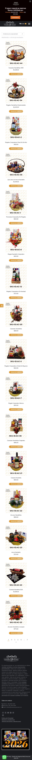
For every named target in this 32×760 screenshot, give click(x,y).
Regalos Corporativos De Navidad (16, 291)
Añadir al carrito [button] (16, 74)
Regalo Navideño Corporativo (16, 254)
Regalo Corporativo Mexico (16, 403)
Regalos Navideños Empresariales (16, 105)
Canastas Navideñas (16, 328)
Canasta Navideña (16, 477)
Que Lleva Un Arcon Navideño (16, 179)
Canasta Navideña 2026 (16, 589)
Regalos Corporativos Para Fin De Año (16, 142)
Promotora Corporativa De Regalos (16, 217)
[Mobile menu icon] (29, 24)
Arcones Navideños (16, 515)
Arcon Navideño (16, 552)
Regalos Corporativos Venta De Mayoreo (16, 366)
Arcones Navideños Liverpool (16, 627)
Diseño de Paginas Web (18, 756)
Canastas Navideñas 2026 (16, 68)
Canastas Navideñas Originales (16, 440)
